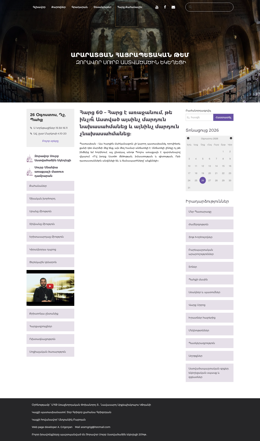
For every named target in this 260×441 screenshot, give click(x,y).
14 (216, 165)
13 (209, 165)
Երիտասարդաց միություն (46, 236)
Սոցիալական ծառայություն (47, 351)
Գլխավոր (39, 7)
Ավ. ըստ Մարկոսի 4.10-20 (50, 133)
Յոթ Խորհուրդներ (200, 237)
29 (223, 180)
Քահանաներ (38, 185)
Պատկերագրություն (202, 343)
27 (209, 180)
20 (209, 173)
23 (230, 173)
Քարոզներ (58, 7)
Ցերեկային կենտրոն (43, 262)
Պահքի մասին (198, 279)
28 (216, 180)
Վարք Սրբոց (197, 305)
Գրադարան (80, 7)
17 (189, 173)
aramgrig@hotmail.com (95, 427)
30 (230, 180)
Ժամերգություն (198, 224)
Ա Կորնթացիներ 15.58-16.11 (50, 128)
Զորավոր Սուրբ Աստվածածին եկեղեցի (52, 158)
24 (189, 180)
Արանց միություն (40, 211)
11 (196, 165)
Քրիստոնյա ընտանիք (43, 313)
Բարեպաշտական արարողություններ (201, 252)
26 (202, 180)
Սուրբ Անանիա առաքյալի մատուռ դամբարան (49, 172)
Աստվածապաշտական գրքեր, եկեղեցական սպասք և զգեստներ (209, 373)
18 (196, 173)
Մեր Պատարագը (200, 211)
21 (216, 173)
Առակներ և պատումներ (204, 292)
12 (202, 165)
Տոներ (193, 266)
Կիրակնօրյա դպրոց (42, 249)
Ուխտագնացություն (42, 339)
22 (223, 173)
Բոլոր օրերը (50, 141)
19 (202, 173)
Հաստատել (223, 117)
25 (196, 180)
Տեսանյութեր (102, 7)
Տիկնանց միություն (42, 224)
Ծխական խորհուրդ (42, 198)
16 (230, 165)
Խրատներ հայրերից (202, 317)
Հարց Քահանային (129, 7)
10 (189, 165)
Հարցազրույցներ (40, 326)
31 (189, 187)
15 (223, 165)
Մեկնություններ (199, 330)
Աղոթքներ (195, 355)
